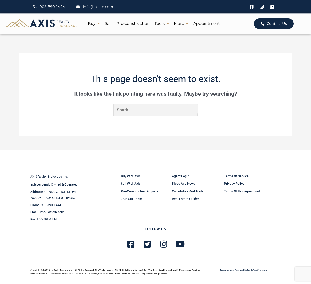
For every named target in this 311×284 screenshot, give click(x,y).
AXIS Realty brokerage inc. (49, 176)
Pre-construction (133, 23)
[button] (93, 23)
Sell (108, 23)
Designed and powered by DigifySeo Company (243, 270)
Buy (91, 23)
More (179, 23)
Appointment (206, 23)
